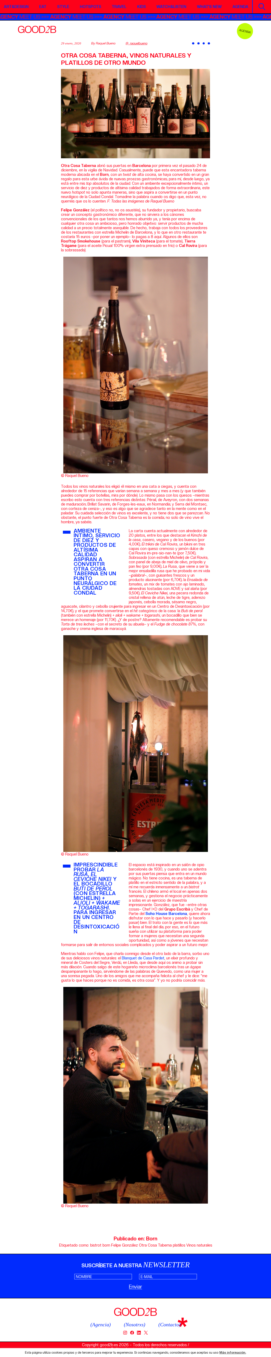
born (106, 1245)
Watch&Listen (171, 6)
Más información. (232, 1352)
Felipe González (124, 1245)
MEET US (61, 17)
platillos (179, 1245)
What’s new (209, 6)
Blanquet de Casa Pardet (143, 958)
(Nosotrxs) (134, 1324)
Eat (42, 6)
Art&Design (16, 6)
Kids (141, 6)
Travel (119, 6)
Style (63, 6)
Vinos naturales (199, 1245)
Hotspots (90, 6)
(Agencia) (100, 1324)
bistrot (95, 1245)
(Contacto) (169, 1324)
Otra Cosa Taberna (155, 1245)
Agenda (240, 6)
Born (151, 1239)
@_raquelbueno (136, 43)
